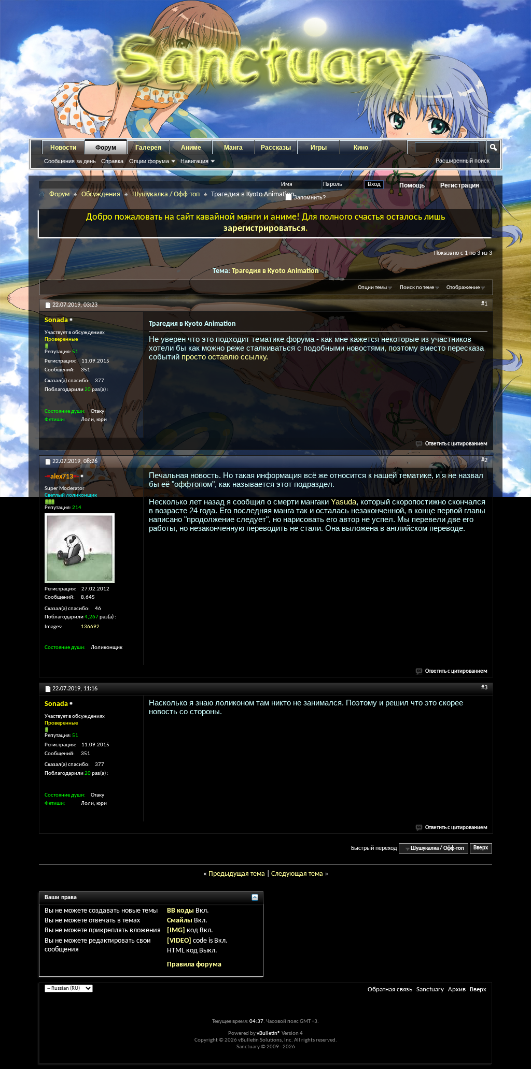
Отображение (463, 288)
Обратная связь (390, 989)
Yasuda (343, 501)
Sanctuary (430, 989)
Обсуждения (100, 194)
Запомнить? (309, 197)
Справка (112, 161)
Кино (361, 147)
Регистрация (459, 185)
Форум (105, 147)
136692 (90, 627)
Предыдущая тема (236, 874)
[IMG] (176, 930)
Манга (233, 147)
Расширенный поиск (463, 160)
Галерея (148, 147)
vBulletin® (269, 1033)
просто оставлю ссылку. (224, 356)
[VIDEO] (179, 941)
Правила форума (194, 965)
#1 (484, 304)
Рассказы (276, 147)
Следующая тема (297, 874)
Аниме (191, 147)
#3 (484, 688)
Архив (457, 989)
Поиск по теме (417, 288)
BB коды (180, 911)
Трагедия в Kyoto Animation (275, 271)
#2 (484, 460)
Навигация (194, 161)
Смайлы (179, 920)
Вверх (480, 848)
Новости (63, 147)
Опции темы (372, 288)
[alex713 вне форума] (80, 548)
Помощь (412, 185)
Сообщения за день (70, 161)
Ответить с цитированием (456, 444)
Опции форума (149, 161)
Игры (319, 147)
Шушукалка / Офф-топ (166, 194)
